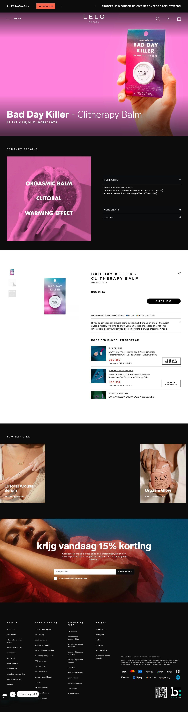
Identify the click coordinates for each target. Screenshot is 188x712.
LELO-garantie (41, 640)
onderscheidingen (14, 647)
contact (38, 682)
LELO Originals (41, 698)
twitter (98, 640)
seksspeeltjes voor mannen (75, 653)
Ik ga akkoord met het (73, 578)
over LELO (11, 629)
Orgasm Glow (158, 490)
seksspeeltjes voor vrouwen (75, 645)
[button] (37, 6)
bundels (71, 667)
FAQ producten (41, 672)
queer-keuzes (73, 694)
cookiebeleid (12, 669)
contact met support (43, 629)
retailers (10, 685)
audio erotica (101, 650)
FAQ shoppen (40, 666)
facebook (99, 645)
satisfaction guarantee (44, 650)
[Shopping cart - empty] (179, 18)
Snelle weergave (171, 361)
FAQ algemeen (41, 661)
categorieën (73, 631)
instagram (100, 635)
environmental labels (43, 677)
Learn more (150, 315)
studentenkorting (42, 693)
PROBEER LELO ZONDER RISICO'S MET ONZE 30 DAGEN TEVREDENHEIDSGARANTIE (94, 6)
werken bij (11, 658)
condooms (72, 688)
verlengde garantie (43, 645)
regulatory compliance (44, 656)
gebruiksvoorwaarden (16, 674)
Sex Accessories (14, 496)
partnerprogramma (14, 679)
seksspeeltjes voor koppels (75, 661)
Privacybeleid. (81, 578)
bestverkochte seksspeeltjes (73, 638)
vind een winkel (41, 688)
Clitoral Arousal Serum (19, 488)
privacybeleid (12, 663)
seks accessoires (75, 683)
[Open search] (158, 18)
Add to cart (164, 301)
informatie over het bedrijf (14, 641)
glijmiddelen (73, 678)
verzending (39, 635)
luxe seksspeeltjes (75, 673)
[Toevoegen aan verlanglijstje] (179, 273)
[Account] (168, 18)
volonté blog (101, 629)
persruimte (11, 653)
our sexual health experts (103, 657)
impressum (11, 635)
